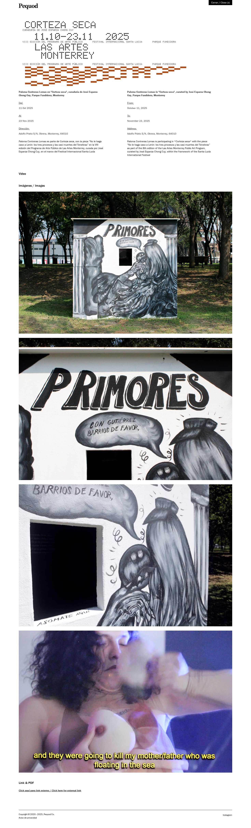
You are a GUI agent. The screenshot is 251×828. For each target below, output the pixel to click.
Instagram (227, 815)
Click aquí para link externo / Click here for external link (50, 790)
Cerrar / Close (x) (220, 2)
